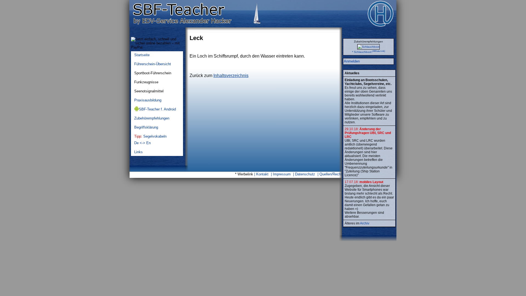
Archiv (364, 223)
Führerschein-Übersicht (152, 64)
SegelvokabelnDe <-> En (150, 139)
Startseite (142, 55)
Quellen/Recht (330, 174)
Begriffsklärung (146, 127)
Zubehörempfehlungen (151, 118)
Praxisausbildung (147, 100)
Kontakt (262, 174)
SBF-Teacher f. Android (157, 109)
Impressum (282, 174)
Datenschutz (305, 174)
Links (138, 152)
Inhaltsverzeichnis (230, 75)
